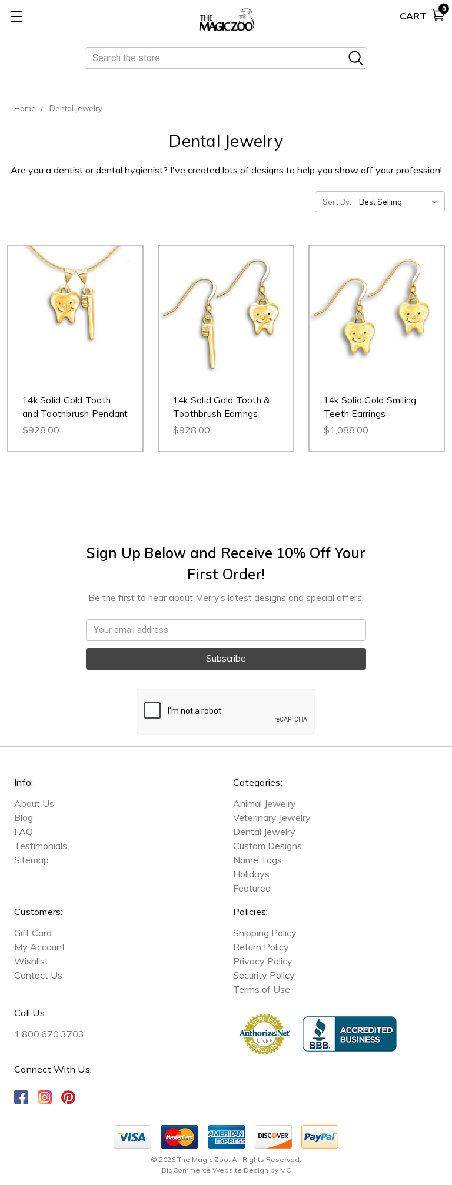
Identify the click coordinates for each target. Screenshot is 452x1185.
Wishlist (31, 961)
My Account (39, 947)
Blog (23, 817)
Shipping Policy (265, 933)
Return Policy (261, 947)
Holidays (251, 874)
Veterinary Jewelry (272, 817)
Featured (252, 888)
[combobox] (226, 58)
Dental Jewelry (264, 831)
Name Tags (257, 860)
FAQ (23, 831)
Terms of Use (261, 989)
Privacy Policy (263, 961)
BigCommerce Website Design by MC (226, 1170)
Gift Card (33, 933)
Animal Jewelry (264, 803)
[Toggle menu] (16, 16)
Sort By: (337, 201)
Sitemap (31, 860)
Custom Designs (267, 846)
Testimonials (40, 846)
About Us (34, 803)
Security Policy (264, 975)
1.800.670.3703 (49, 1034)
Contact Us (38, 975)
